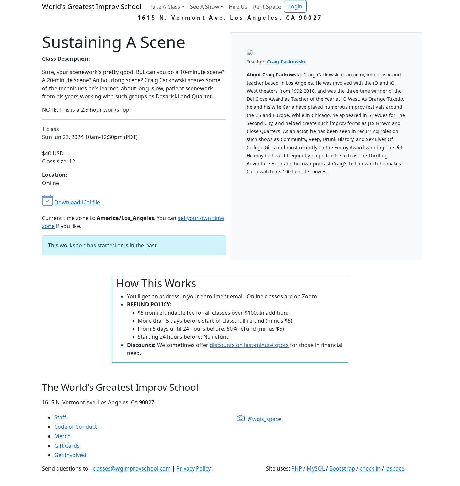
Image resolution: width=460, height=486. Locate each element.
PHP (296, 468)
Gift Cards (67, 445)
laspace (394, 468)
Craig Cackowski (286, 61)
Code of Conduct (75, 426)
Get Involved (70, 455)
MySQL (316, 468)
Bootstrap (342, 468)
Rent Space (267, 6)
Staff (60, 417)
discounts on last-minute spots (249, 345)
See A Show (204, 6)
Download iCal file (76, 202)
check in (370, 468)
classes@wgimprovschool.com (132, 468)
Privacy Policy (193, 468)
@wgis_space (263, 419)
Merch (62, 436)
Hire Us (238, 6)
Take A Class (165, 6)
